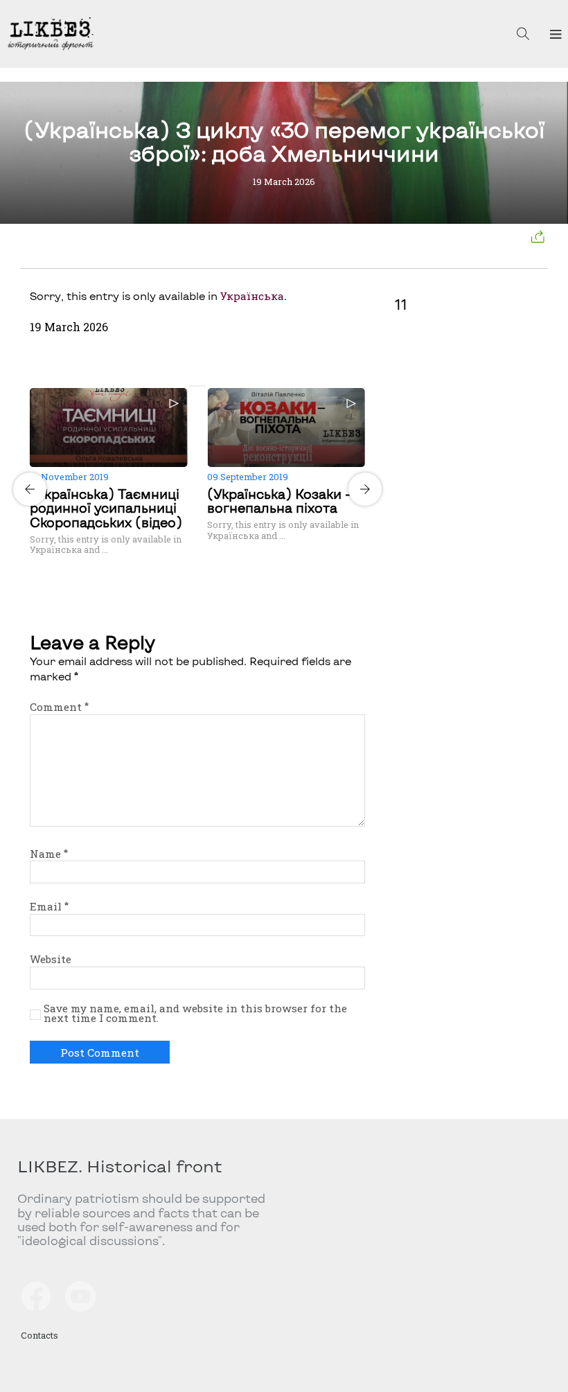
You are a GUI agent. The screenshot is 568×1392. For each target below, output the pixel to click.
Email (49, 906)
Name (49, 854)
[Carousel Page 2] (201, 386)
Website (50, 959)
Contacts (39, 1335)
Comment (59, 707)
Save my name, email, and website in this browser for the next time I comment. (195, 1013)
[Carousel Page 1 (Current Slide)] (193, 386)
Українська (252, 296)
